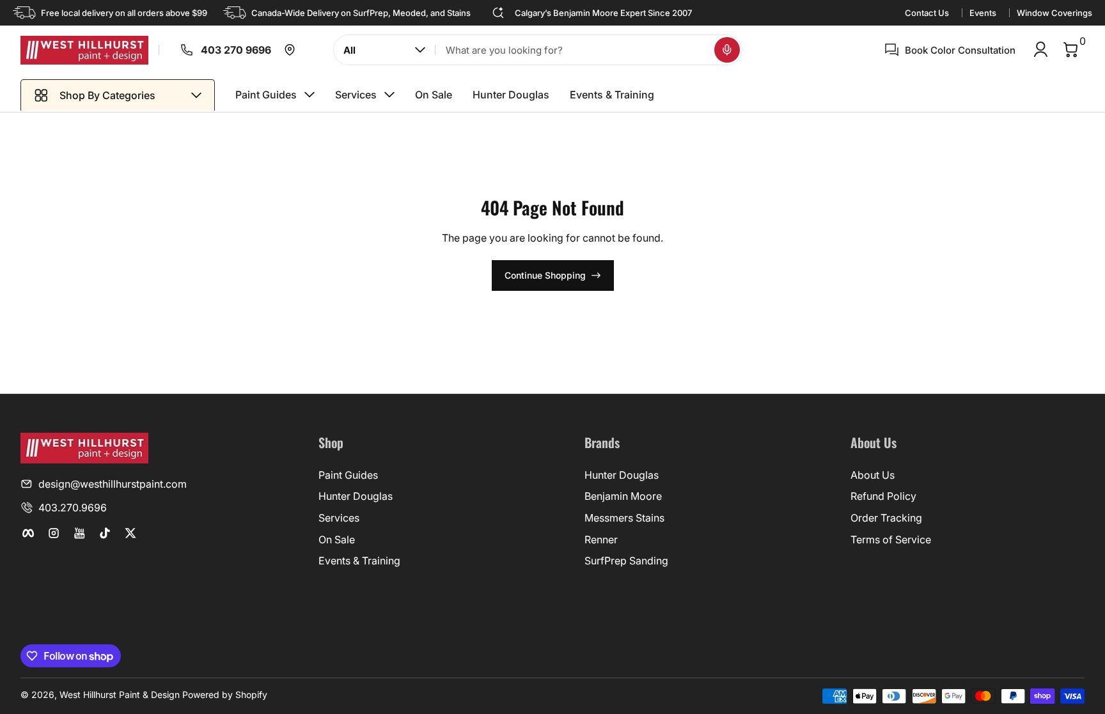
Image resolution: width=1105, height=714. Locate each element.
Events (982, 13)
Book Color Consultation (960, 50)
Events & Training (359, 560)
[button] (727, 50)
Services (338, 517)
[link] (176, 50)
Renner (601, 539)
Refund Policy (883, 496)
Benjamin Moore (623, 496)
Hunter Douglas (355, 496)
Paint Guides (348, 475)
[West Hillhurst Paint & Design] (84, 50)
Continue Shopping (545, 275)
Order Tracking (886, 517)
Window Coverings (1054, 13)
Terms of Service (890, 539)
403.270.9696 (72, 507)
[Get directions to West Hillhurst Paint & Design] (289, 50)
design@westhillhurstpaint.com (112, 483)
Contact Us (927, 13)
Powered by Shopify (224, 694)
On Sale (336, 539)
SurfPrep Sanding (626, 560)
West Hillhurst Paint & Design (119, 694)
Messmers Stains (624, 517)
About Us (872, 475)
